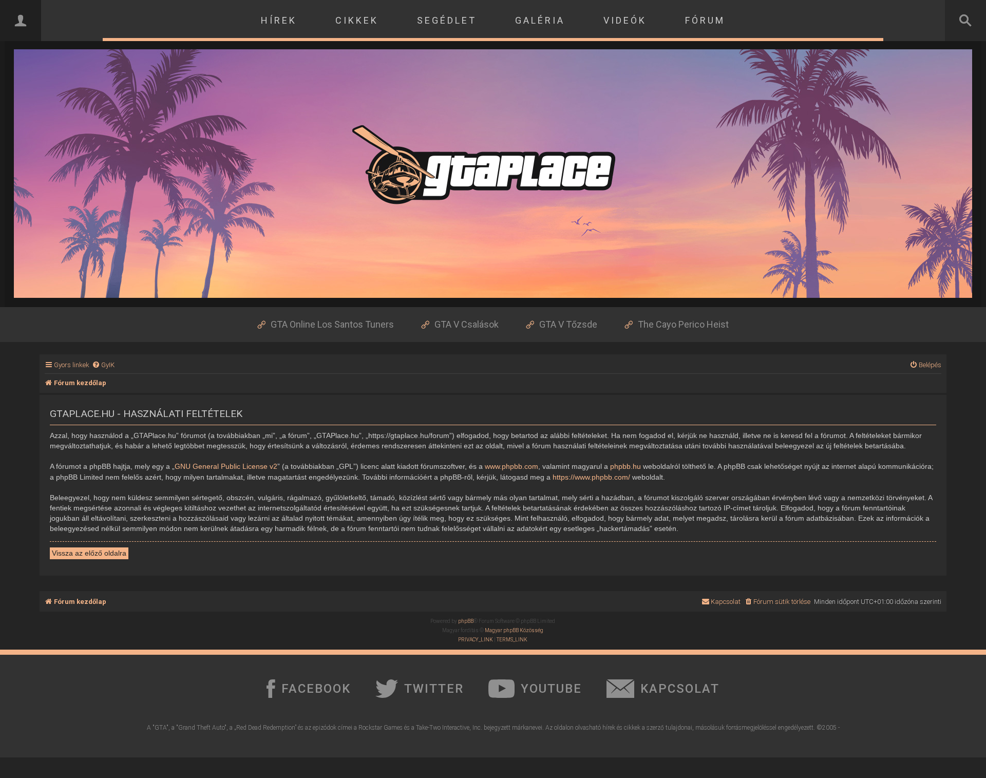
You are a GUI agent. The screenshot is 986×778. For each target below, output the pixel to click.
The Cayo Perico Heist (683, 324)
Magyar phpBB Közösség (514, 630)
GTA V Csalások (466, 324)
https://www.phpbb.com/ (591, 477)
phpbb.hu (625, 466)
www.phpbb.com (511, 466)
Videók (625, 20)
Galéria (540, 20)
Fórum (705, 20)
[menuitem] (103, 364)
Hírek (279, 20)
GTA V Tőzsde (568, 324)
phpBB (465, 621)
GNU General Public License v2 (226, 466)
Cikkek (356, 20)
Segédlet (447, 20)
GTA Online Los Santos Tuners (332, 324)
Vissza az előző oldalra (89, 553)
